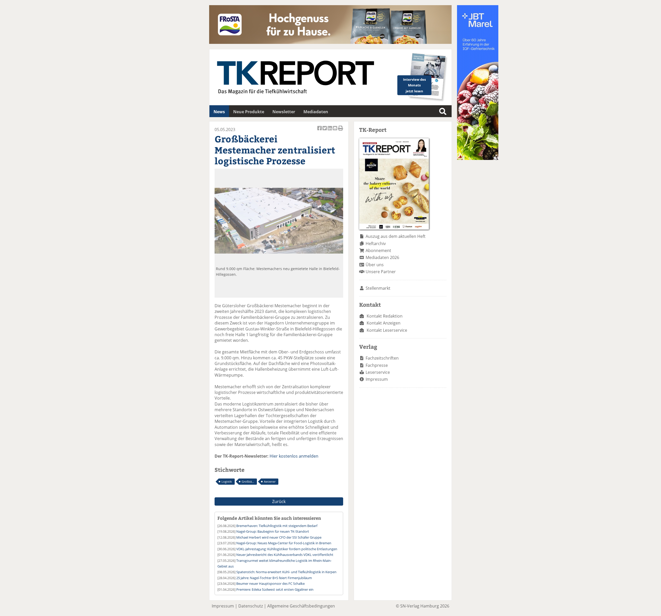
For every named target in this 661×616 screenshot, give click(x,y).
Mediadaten (315, 112)
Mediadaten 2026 (382, 257)
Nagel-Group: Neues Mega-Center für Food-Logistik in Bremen (283, 543)
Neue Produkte (248, 112)
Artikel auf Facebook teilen (319, 131)
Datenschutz (250, 606)
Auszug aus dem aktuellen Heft (396, 236)
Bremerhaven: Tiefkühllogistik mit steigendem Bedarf (276, 525)
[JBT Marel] (477, 158)
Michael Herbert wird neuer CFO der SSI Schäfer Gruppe (278, 537)
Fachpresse (377, 365)
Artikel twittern (325, 131)
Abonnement (378, 250)
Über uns (375, 265)
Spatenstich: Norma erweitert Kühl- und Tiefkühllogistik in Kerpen (286, 572)
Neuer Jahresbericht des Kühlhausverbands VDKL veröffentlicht (284, 554)
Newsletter (283, 112)
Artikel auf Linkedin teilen (330, 131)
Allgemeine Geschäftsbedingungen (301, 606)
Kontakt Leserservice (387, 330)
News (219, 112)
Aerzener (270, 481)
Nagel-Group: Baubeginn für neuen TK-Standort (272, 531)
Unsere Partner (381, 271)
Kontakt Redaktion (385, 316)
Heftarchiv (376, 243)
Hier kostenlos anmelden (294, 456)
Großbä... (248, 481)
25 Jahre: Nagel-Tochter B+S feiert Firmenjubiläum (274, 578)
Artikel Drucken (340, 131)
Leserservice (378, 372)
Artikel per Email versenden (335, 131)
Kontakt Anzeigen (383, 323)
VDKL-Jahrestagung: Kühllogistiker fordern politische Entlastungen (286, 549)
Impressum (377, 379)
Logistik (227, 481)
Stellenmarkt (378, 288)
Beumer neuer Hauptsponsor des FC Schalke (270, 583)
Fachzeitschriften (382, 358)
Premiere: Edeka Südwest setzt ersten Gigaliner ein (274, 589)
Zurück (279, 501)
